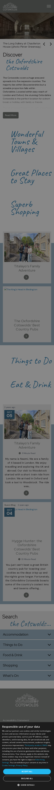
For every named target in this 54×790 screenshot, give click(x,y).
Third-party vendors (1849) (36, 745)
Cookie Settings (8, 765)
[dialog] (27, 756)
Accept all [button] (27, 771)
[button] (27, 785)
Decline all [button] (27, 778)
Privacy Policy (22, 765)
